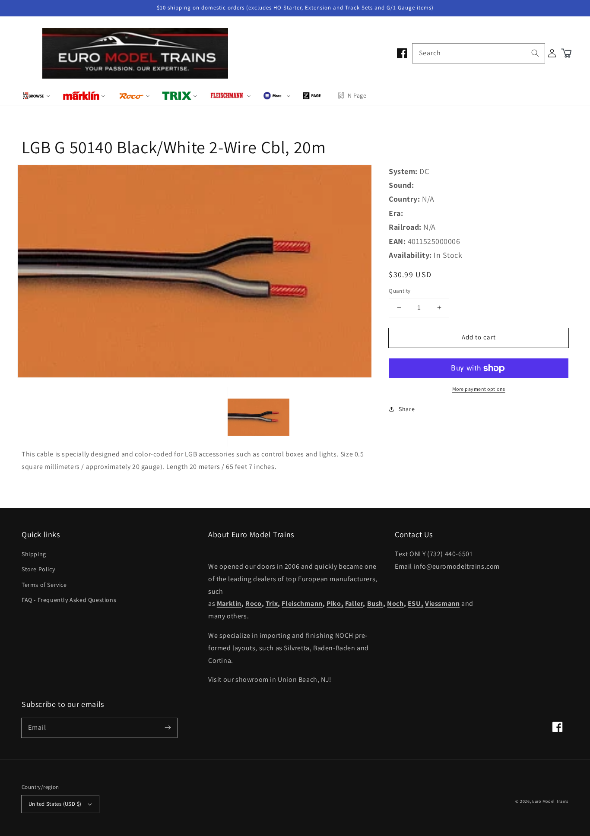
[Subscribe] (167, 727)
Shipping (34, 554)
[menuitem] (36, 95)
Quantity (399, 290)
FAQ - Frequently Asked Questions (69, 600)
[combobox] (478, 53)
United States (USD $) (55, 804)
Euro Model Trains (550, 801)
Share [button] (407, 409)
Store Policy (38, 569)
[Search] (535, 53)
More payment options (478, 389)
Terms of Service (44, 585)
